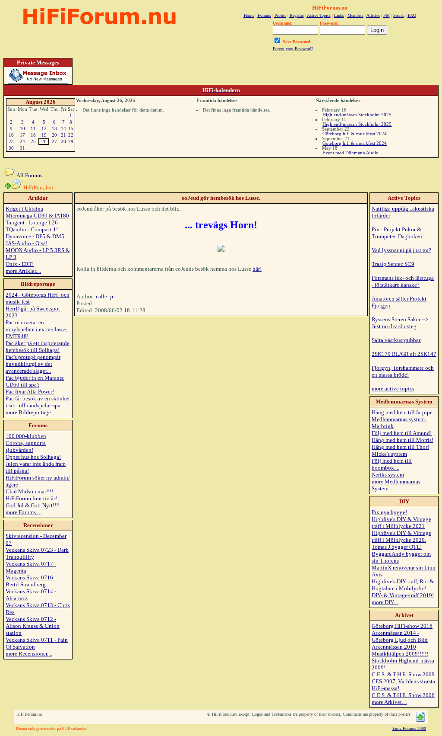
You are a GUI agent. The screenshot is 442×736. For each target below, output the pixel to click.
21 (63, 135)
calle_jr (105, 296)
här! (257, 269)
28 (63, 141)
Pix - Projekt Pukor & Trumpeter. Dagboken (397, 233)
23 (11, 141)
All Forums (29, 175)
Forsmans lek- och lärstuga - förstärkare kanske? (403, 281)
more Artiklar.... (23, 271)
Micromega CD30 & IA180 (37, 215)
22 (70, 135)
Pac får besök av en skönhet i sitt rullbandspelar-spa (38, 402)
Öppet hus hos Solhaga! (33, 457)
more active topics (393, 388)
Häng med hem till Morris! (402, 440)
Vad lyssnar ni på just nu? (401, 250)
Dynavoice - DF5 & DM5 (35, 236)
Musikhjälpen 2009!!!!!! (400, 653)
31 (22, 147)
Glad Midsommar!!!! (29, 491)
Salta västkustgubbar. (396, 340)
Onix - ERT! (20, 264)
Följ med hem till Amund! (402, 433)
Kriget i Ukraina (24, 208)
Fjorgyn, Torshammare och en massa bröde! (403, 371)
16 (11, 135)
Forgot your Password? (293, 48)
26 (44, 141)
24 (22, 141)
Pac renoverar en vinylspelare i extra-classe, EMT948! (36, 329)
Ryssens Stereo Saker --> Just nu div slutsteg (400, 323)
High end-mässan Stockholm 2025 (356, 114)
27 (54, 141)
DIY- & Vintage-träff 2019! (403, 595)
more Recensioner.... (29, 653)
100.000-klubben (26, 436)
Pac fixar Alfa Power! (30, 391)
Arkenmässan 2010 (394, 646)
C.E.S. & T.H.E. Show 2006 (403, 695)
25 (33, 141)
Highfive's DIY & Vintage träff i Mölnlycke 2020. (401, 536)
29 (70, 141)
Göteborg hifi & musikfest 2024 (354, 133)
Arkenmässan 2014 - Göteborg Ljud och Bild (400, 636)
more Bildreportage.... (31, 412)
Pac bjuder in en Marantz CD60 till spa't (35, 381)
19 (44, 135)
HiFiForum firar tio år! (31, 498)
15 (70, 128)
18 (33, 135)
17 (22, 135)
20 (54, 135)
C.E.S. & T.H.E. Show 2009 (403, 674)
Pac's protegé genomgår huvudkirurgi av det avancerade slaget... (33, 364)
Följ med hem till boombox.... (392, 464)
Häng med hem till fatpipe (402, 412)
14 (63, 128)
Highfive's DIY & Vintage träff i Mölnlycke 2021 (401, 522)
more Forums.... (23, 512)
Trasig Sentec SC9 (393, 264)
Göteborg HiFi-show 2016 (402, 626)
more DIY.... (385, 602)
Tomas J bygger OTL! (397, 547)
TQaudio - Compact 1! (32, 229)
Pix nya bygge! (389, 512)
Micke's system (389, 454)
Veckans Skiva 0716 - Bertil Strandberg (31, 581)
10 (22, 128)
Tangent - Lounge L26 (32, 222)
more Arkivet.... (389, 702)
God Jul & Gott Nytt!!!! (33, 505)
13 (54, 128)
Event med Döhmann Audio (350, 152)
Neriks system (388, 474)
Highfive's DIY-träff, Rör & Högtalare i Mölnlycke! (403, 585)
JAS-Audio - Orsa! (26, 243)
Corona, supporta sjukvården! (26, 446)
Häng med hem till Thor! (400, 447)
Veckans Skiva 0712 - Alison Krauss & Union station (33, 626)
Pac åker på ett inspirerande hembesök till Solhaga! (37, 346)
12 (44, 128)
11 (33, 128)
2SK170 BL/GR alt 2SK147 (404, 354)
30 (11, 147)
